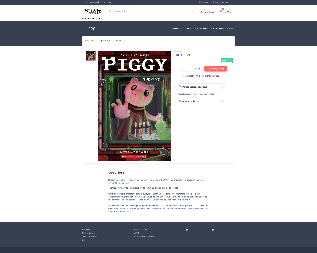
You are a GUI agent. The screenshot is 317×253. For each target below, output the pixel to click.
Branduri (86, 18)
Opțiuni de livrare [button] (190, 101)
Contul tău (86, 229)
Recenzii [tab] (121, 40)
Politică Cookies (140, 229)
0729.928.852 (92, 2)
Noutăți (96, 18)
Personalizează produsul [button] (194, 87)
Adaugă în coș (217, 69)
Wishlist (205, 2)
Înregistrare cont (222, 2)
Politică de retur (88, 233)
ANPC (136, 233)
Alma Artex (177, 28)
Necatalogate (202, 28)
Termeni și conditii (89, 237)
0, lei (228, 11)
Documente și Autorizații (144, 237)
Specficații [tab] (105, 40)
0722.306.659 (105, 2)
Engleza (189, 28)
